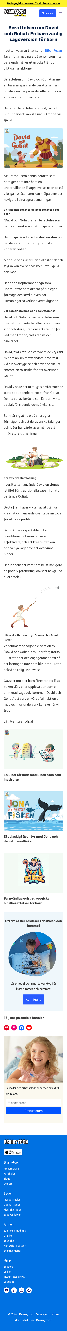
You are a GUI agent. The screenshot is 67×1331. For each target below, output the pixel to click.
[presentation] (33, 749)
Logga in (9, 1281)
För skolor (9, 1173)
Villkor (7, 1271)
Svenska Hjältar (12, 1250)
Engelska (9, 1240)
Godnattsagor (12, 1204)
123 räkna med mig (15, 1230)
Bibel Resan (53, 50)
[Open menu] (60, 13)
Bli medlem (47, 13)
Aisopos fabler (12, 1199)
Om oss (8, 1183)
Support (8, 1266)
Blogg (7, 1178)
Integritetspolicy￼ (14, 1276)
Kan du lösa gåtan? (15, 1245)
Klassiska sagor (12, 1209)
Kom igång (33, 999)
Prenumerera (11, 1168)
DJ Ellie (8, 1235)
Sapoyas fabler (12, 1214)
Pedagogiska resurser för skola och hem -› (33, 3)
